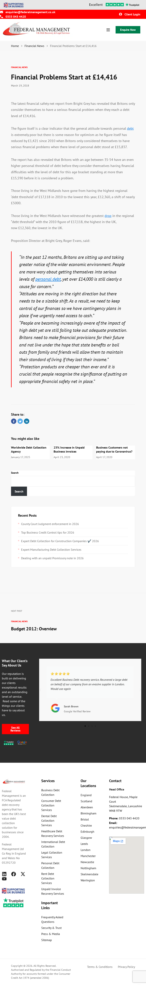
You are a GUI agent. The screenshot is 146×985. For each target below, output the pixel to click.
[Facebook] (13, 874)
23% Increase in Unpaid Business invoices (69, 449)
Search (15, 472)
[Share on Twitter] (20, 421)
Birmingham (88, 813)
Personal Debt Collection (50, 865)
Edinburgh (87, 831)
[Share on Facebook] (13, 421)
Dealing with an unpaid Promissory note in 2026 (52, 558)
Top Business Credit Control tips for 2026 (47, 532)
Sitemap (46, 940)
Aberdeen (87, 807)
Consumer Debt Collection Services (51, 805)
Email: (113, 823)
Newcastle (87, 862)
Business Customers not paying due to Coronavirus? (114, 449)
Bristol (85, 819)
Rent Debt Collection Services (47, 878)
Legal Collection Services (51, 855)
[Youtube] (4, 878)
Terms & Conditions (100, 967)
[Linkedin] (4, 874)
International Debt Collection (53, 844)
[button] (40, 690)
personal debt (48, 279)
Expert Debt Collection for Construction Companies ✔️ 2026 (60, 541)
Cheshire (86, 825)
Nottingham (88, 868)
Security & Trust (51, 928)
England (86, 795)
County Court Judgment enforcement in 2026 (50, 524)
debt (130, 128)
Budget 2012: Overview (34, 629)
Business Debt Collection (50, 792)
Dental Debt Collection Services (49, 820)
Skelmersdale (89, 874)
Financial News (19, 67)
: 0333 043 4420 (124, 818)
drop (108, 216)
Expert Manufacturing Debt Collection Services (51, 549)
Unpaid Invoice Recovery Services (52, 891)
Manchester (88, 856)
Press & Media (50, 934)
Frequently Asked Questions (52, 919)
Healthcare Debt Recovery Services (52, 833)
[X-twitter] (23, 874)
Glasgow (86, 838)
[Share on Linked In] (26, 421)
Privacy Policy (126, 967)
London (85, 850)
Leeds (84, 844)
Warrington (88, 880)
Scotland (86, 801)
